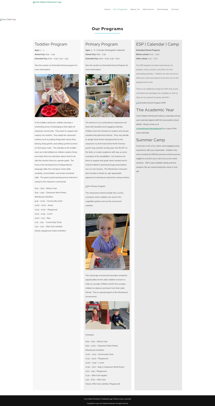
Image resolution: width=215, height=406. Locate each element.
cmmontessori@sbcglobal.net (149, 128)
